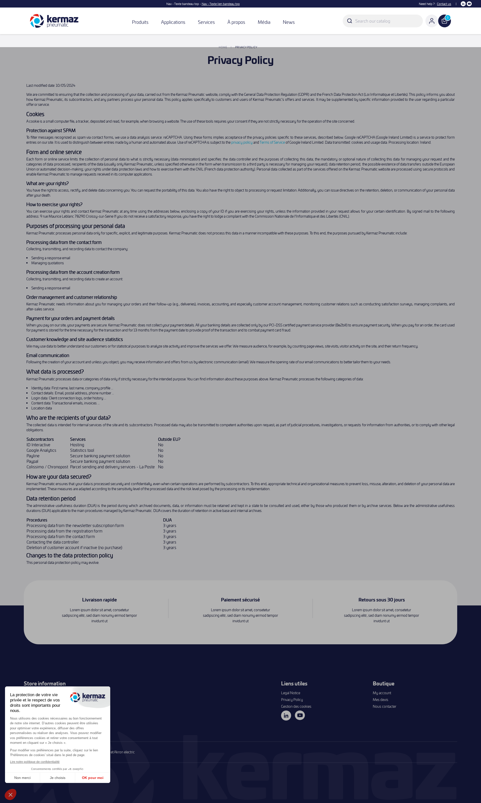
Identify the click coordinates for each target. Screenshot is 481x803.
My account (382, 692)
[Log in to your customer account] (431, 21)
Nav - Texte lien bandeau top (221, 4)
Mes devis (380, 699)
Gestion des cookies (296, 706)
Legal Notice (290, 692)
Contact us (444, 4)
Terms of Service (272, 142)
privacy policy (242, 142)
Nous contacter (384, 706)
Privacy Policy (292, 699)
